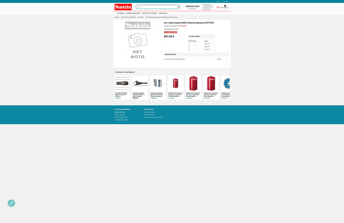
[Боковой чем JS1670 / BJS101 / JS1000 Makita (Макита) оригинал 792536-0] (158, 83)
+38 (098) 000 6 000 (121, 117)
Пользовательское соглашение (153, 117)
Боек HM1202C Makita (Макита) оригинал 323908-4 (121, 94)
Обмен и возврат (149, 115)
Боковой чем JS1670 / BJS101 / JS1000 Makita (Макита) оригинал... (157, 94)
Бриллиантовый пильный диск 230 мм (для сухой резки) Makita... (229, 94)
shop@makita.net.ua (122, 120)
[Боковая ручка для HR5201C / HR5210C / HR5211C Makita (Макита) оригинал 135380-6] (140, 83)
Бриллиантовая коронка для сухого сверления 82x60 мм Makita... (211, 94)
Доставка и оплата (149, 112)
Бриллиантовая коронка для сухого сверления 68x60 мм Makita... (193, 94)
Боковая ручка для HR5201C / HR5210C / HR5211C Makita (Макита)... (138, 95)
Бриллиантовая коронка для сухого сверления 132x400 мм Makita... (175, 94)
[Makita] (123, 7)
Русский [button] (225, 1)
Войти (218, 1)
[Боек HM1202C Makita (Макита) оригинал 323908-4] (122, 83)
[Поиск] (178, 6)
